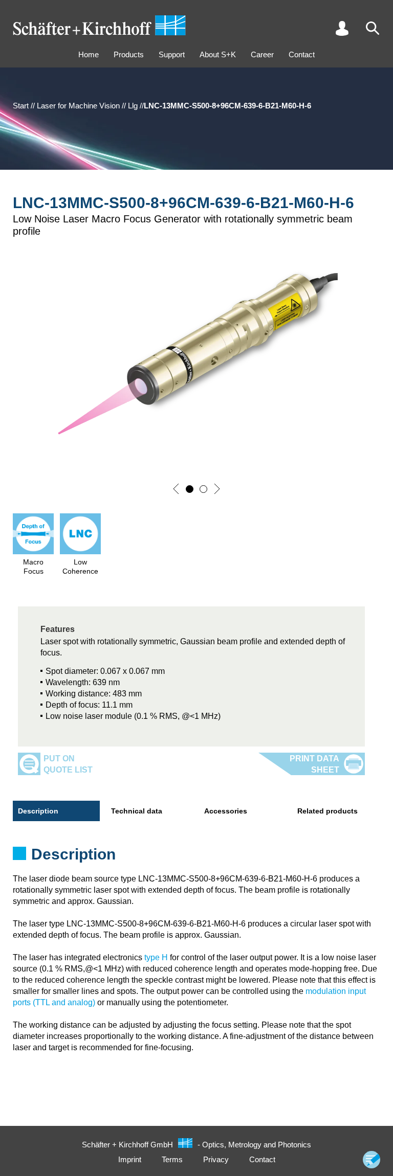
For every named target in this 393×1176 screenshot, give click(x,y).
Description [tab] (38, 811)
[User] (342, 28)
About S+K (218, 54)
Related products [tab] (327, 811)
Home (88, 54)
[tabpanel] (196, 857)
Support (172, 54)
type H (156, 957)
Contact (302, 54)
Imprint (129, 1159)
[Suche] (372, 28)
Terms (172, 1159)
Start (21, 105)
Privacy (216, 1159)
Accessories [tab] (225, 811)
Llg (133, 105)
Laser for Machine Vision (78, 105)
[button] (176, 489)
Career (262, 54)
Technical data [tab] (136, 811)
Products (129, 54)
